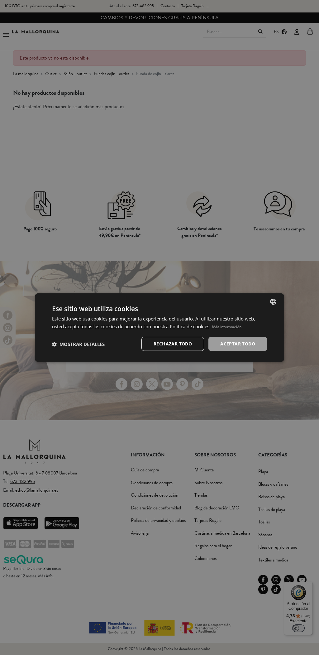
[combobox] (273, 301)
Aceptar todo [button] (237, 344)
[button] (78, 344)
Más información (226, 326)
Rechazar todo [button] (173, 344)
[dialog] (159, 327)
